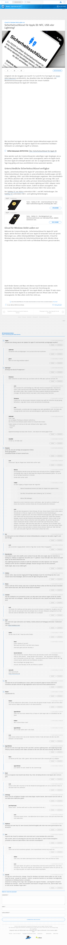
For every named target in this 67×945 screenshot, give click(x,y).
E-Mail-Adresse (6, 912)
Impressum (40, 933)
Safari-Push (55, 933)
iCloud (24, 317)
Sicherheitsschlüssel (44, 317)
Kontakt (64, 2)
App (60, 2)
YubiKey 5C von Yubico (15, 192)
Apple (20, 317)
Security (29, 317)
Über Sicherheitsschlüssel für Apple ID (43, 151)
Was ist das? (55, 301)
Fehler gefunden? (58, 305)
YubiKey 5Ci (9, 194)
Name (3, 906)
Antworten (59, 363)
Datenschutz (48, 933)
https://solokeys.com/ (14, 625)
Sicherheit (35, 317)
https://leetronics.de (14, 673)
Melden (52, 363)
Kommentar (5, 894)
